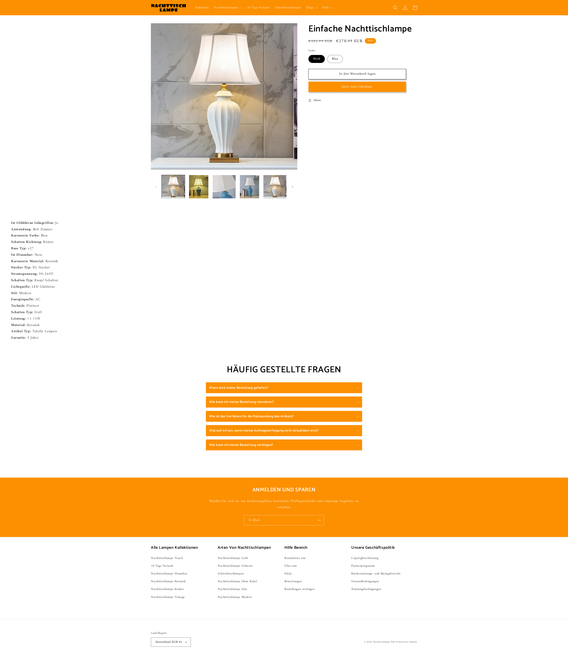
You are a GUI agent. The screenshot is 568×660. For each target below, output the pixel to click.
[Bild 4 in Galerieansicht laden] (249, 186)
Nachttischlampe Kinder (167, 589)
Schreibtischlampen (231, 573)
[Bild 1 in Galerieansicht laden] (173, 186)
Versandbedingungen (365, 581)
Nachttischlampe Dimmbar (169, 573)
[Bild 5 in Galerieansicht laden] (274, 186)
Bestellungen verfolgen (299, 589)
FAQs (288, 573)
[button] (228, 7)
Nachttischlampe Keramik (168, 581)
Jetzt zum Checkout (357, 87)
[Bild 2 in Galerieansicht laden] (198, 186)
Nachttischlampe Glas (232, 589)
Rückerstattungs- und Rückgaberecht (375, 573)
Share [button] (317, 100)
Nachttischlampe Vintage (168, 597)
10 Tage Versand (162, 566)
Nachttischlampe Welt (384, 642)
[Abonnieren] (319, 520)
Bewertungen (293, 581)
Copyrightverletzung (364, 558)
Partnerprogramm (363, 566)
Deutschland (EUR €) (169, 641)
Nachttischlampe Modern (235, 597)
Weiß (316, 59)
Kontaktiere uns (295, 558)
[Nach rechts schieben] (292, 187)
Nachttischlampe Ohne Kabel (237, 581)
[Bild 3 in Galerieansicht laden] (224, 186)
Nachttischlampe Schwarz (235, 566)
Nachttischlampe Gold (233, 558)
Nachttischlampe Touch (167, 558)
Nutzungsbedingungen (366, 589)
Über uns (290, 566)
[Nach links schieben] (156, 187)
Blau (335, 59)
